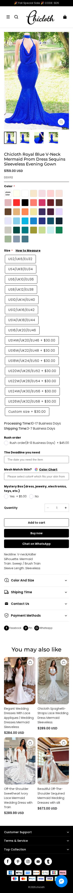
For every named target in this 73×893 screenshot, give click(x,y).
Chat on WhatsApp (36, 544)
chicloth (40, 887)
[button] (8, 17)
